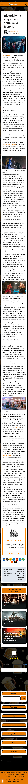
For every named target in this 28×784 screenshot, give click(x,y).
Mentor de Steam (12, 781)
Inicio (4, 55)
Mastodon (8, 779)
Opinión (21, 34)
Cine (14, 716)
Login (25, 664)
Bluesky (22, 776)
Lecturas (14, 725)
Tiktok (22, 779)
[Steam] (14, 553)
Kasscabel (9, 604)
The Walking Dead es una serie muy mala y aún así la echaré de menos (14, 618)
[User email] (18, 553)
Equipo (17, 774)
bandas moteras (7, 455)
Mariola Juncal (14, 31)
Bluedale (17, 427)
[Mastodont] (16, 553)
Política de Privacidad (9, 776)
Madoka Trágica (9, 602)
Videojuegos (14, 707)
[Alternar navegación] (2, 4)
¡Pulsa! (23, 698)
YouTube (13, 779)
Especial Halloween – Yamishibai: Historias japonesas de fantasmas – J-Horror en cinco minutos (13, 634)
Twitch (18, 779)
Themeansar (24, 772)
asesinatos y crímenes (9, 144)
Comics (14, 752)
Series (9, 55)
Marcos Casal (10, 621)
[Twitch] (10, 553)
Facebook (19, 781)
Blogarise (18, 772)
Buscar (14, 693)
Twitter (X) (17, 776)
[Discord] (12, 553)
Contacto (22, 774)
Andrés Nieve (10, 638)
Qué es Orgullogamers (10, 774)
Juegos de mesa (14, 734)
